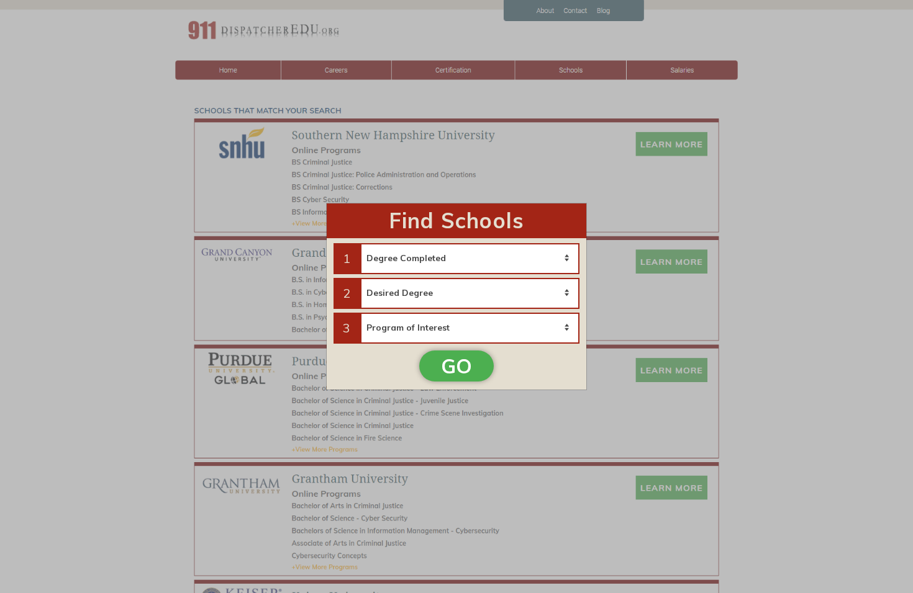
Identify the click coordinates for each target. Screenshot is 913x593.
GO (456, 366)
